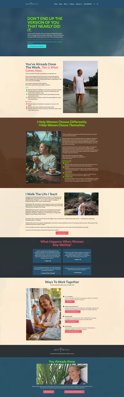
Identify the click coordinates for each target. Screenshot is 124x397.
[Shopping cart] (97, 4)
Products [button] (78, 4)
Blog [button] (65, 4)
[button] (94, 4)
